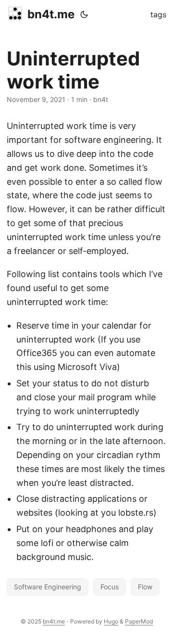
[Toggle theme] (84, 14)
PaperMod (139, 621)
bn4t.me (50, 14)
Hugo (111, 621)
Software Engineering (47, 587)
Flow (145, 587)
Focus (109, 587)
